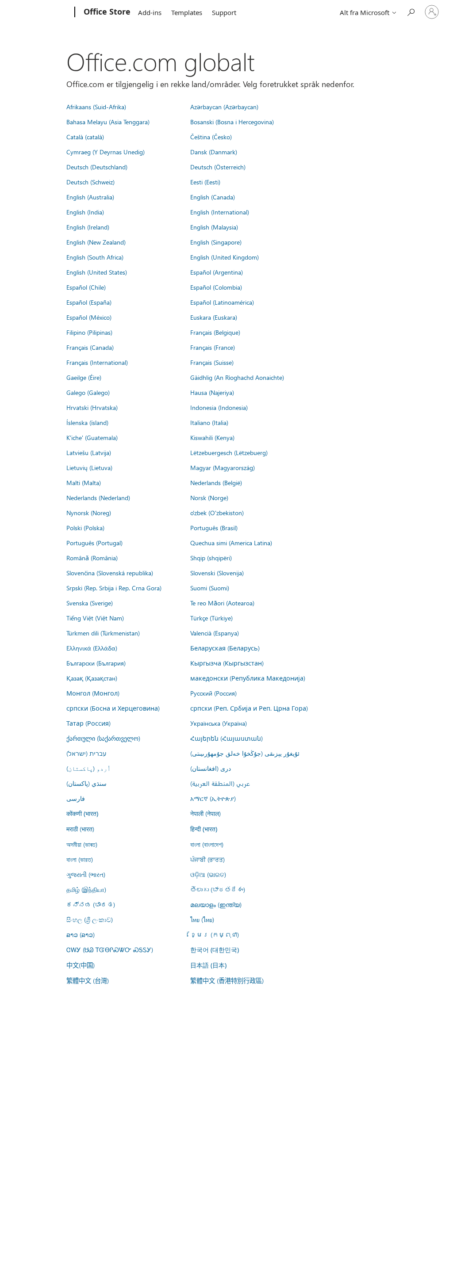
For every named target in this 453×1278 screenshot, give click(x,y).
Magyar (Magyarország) (222, 467)
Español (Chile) (86, 287)
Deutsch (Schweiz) (90, 181)
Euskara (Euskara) (213, 317)
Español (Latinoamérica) (222, 302)
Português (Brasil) (214, 527)
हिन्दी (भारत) (203, 829)
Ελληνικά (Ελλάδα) (91, 647)
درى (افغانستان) (210, 768)
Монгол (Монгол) (92, 693)
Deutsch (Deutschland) (96, 166)
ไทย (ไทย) (202, 919)
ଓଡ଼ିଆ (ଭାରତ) (208, 874)
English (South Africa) (94, 257)
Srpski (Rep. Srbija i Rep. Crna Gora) (113, 587)
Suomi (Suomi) (209, 587)
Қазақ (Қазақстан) (91, 677)
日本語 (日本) (208, 965)
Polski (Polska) (85, 527)
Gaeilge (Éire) (83, 377)
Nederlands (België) (216, 482)
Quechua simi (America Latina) (231, 542)
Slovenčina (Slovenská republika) (109, 572)
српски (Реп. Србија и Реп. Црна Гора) (249, 708)
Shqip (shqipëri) (211, 557)
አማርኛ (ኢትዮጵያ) (213, 798)
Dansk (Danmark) (213, 151)
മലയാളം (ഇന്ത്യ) (216, 904)
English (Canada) (212, 196)
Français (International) (97, 362)
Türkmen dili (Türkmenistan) (103, 632)
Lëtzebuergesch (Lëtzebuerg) (229, 452)
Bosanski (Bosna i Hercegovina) (232, 121)
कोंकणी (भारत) (82, 813)
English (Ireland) (87, 226)
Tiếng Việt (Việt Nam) (95, 617)
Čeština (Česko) (211, 136)
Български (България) (96, 662)
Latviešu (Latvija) (88, 452)
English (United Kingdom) (224, 257)
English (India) (85, 211)
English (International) (219, 211)
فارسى (75, 798)
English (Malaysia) (214, 226)
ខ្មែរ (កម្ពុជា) (214, 934)
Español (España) (88, 302)
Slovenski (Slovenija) (217, 572)
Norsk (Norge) (209, 497)
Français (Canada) (90, 347)
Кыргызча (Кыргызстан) (227, 662)
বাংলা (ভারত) (79, 859)
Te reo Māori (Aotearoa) (222, 602)
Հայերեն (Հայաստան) (226, 738)
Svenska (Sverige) (89, 602)
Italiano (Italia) (209, 422)
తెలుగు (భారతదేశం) (217, 889)
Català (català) (85, 136)
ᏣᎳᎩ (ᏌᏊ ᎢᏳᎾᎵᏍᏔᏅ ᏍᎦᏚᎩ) (109, 949)
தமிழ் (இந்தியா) (86, 889)
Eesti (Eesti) (205, 181)
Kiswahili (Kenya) (212, 437)
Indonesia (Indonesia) (219, 407)
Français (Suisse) (212, 362)
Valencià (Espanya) (214, 632)
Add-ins (149, 12)
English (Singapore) (216, 241)
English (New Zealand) (96, 241)
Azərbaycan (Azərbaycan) (224, 106)
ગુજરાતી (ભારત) (85, 874)
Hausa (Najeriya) (212, 392)
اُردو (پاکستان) (88, 768)
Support (224, 12)
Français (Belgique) (215, 332)
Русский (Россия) (213, 693)
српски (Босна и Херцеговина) (113, 708)
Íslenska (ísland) (87, 422)
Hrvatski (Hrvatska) (92, 407)
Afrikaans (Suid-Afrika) (96, 106)
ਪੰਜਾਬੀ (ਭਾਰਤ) (207, 859)
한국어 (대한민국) (214, 949)
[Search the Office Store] (410, 11)
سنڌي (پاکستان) (86, 783)
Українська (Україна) (218, 723)
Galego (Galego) (88, 392)
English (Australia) (90, 196)
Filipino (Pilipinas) (89, 332)
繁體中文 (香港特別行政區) (227, 980)
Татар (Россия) (88, 723)
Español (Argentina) (216, 272)
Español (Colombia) (216, 287)
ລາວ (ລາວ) (80, 934)
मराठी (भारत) (80, 828)
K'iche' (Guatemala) (92, 437)
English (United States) (96, 272)
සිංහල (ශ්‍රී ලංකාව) (89, 919)
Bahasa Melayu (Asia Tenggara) (108, 121)
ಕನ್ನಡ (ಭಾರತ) (90, 904)
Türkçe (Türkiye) (211, 617)
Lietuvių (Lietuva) (89, 467)
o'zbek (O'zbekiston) (217, 512)
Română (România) (92, 557)
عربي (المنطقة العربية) (220, 783)
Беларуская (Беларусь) (225, 647)
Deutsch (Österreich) (218, 166)
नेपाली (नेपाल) (205, 813)
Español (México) (88, 317)
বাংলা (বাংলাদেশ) (206, 844)
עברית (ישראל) (86, 753)
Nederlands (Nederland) (98, 497)
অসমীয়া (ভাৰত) (81, 844)
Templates (186, 12)
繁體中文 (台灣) (87, 980)
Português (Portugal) (94, 542)
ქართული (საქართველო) (103, 738)
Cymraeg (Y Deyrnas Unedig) (105, 151)
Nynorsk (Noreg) (88, 512)
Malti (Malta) (83, 482)
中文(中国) (80, 964)
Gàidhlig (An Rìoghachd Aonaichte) (237, 377)
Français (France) (212, 347)
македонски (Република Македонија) (247, 677)
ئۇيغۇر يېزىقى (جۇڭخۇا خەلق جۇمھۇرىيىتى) (244, 753)
